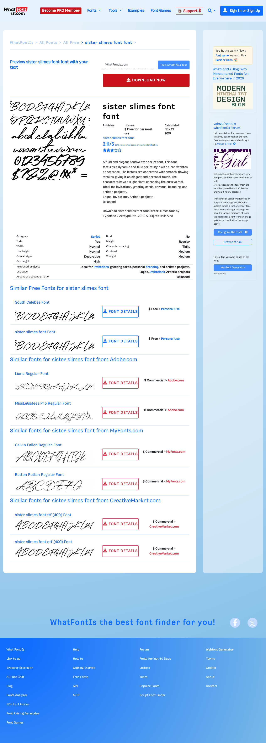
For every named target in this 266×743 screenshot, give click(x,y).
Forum (144, 649)
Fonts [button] (92, 10)
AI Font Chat (15, 677)
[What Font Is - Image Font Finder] (15, 11)
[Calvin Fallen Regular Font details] (54, 457)
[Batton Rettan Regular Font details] (54, 486)
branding (152, 267)
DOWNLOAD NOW (148, 80)
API (75, 686)
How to (78, 658)
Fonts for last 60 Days (155, 658)
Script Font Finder (152, 695)
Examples (136, 10)
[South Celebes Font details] (54, 314)
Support (190, 11)
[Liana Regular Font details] (54, 385)
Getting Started (84, 668)
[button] (212, 11)
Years (143, 677)
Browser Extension (19, 668)
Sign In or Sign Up (244, 11)
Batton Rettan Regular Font (39, 475)
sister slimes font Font (35, 332)
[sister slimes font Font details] (54, 344)
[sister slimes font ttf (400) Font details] (54, 525)
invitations (101, 267)
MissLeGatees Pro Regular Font (43, 403)
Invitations (157, 272)
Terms (210, 658)
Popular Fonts (149, 686)
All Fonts (48, 43)
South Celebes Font (32, 302)
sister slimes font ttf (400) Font (43, 515)
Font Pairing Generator (22, 713)
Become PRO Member (61, 10)
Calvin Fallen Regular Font (38, 445)
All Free (71, 43)
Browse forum (233, 242)
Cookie (211, 668)
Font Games (161, 10)
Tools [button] (113, 10)
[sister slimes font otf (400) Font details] (54, 552)
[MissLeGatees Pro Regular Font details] (54, 415)
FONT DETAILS (122, 312)
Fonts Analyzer (16, 695)
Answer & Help (224, 144)
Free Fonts (80, 677)
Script (95, 236)
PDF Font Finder (17, 704)
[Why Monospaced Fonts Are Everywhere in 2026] (233, 96)
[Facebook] (235, 623)
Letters (144, 668)
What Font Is (15, 649)
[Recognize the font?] (233, 159)
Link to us (13, 658)
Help (76, 649)
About (210, 677)
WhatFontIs (22, 43)
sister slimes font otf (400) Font (43, 542)
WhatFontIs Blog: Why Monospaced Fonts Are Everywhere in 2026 (231, 74)
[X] (252, 623)
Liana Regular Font (31, 374)
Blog (9, 686)
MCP (76, 695)
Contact (211, 686)
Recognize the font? (230, 232)
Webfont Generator (233, 267)
